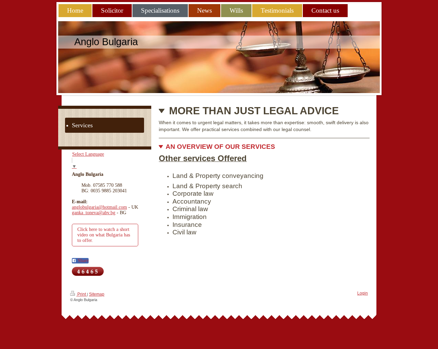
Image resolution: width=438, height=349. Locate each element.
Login (362, 293)
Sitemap (96, 294)
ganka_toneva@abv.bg (93, 212)
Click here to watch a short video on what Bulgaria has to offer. (103, 235)
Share (82, 260)
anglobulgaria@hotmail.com (99, 207)
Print (81, 294)
